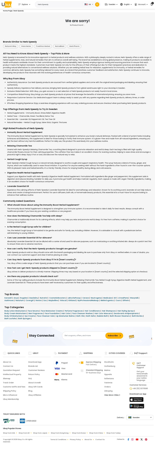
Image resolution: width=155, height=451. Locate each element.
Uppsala (108, 374)
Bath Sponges (24, 318)
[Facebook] (128, 439)
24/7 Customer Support (141, 365)
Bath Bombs (137, 316)
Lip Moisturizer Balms (65, 316)
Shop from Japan (40, 433)
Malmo (107, 370)
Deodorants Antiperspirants (126, 313)
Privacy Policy (75, 439)
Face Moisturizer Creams (52, 311)
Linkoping (108, 391)
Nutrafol (44, 298)
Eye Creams (30, 316)
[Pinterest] (146, 439)
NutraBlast (59, 46)
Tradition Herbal (43, 46)
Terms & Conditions (58, 439)
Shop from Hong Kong (59, 433)
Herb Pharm (74, 46)
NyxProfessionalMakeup (88, 300)
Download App (35, 362)
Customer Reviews (36, 370)
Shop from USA (9, 433)
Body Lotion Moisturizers (15, 311)
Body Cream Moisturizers (15, 313)
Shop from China (96, 433)
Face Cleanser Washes (82, 313)
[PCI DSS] (8, 421)
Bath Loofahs (10, 318)
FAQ (30, 378)
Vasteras (108, 382)
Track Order (8, 382)
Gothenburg (109, 366)
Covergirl (30, 300)
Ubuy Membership (11, 399)
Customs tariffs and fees (14, 387)
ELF (115, 298)
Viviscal (63, 300)
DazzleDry (33, 298)
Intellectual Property (12, 374)
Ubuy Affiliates (34, 395)
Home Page (7, 11)
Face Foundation (52, 313)
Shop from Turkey (113, 433)
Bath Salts (91, 316)
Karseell (8, 298)
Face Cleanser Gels (46, 316)
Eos (45, 300)
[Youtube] (137, 439)
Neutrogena (96, 298)
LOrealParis (123, 298)
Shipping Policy (9, 391)
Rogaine (24, 298)
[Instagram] (132, 439)
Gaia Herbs (26, 46)
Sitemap (6, 378)
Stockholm (109, 362)
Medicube (107, 298)
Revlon (39, 300)
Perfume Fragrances (74, 311)
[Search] (97, 4)
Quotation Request (11, 370)
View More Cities (111, 395)
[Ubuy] (7, 4)
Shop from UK (24, 433)
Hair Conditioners (93, 311)
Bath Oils (80, 316)
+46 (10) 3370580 (140, 388)
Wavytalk (134, 298)
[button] (111, 4)
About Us (7, 362)
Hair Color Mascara (103, 313)
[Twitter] (142, 439)
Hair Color (66, 313)
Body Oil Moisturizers (13, 316)
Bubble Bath (102, 316)
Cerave (85, 298)
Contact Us (8, 366)
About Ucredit (34, 382)
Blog (30, 391)
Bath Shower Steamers (120, 316)
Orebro (107, 387)
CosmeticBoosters (57, 298)
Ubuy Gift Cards (35, 387)
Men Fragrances (35, 313)
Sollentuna (109, 378)
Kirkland (72, 300)
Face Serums (33, 311)
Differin (126, 300)
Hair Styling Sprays (125, 311)
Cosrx (118, 300)
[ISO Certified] (26, 420)
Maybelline (53, 300)
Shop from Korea (79, 433)
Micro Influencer (10, 395)
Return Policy (34, 374)
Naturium (20, 300)
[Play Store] (137, 407)
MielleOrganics (107, 300)
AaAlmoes (9, 300)
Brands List (33, 366)
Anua (16, 298)
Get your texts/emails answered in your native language (142, 375)
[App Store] (137, 400)
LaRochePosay (74, 298)
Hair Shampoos (109, 311)
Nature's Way (10, 46)
